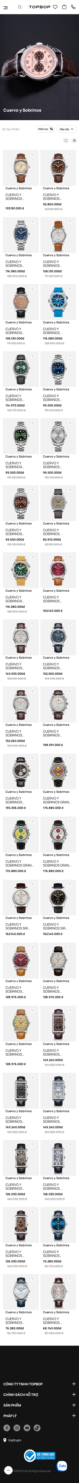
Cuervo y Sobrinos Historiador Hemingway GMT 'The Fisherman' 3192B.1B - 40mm (18, 263)
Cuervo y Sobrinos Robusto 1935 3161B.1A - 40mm (55, 465)
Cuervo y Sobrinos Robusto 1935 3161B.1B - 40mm (55, 398)
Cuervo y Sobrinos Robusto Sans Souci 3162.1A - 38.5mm (55, 532)
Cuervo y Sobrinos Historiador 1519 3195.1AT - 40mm (57, 1320)
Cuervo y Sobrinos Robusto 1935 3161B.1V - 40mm (17, 465)
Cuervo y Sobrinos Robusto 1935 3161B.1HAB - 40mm (20, 532)
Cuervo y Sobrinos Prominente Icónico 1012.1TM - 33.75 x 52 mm (20, 1254)
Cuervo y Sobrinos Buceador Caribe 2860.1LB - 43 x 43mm (58, 331)
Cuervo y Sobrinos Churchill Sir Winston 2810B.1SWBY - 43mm (54, 599)
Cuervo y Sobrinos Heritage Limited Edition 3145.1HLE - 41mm (58, 733)
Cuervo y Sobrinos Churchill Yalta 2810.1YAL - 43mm (19, 666)
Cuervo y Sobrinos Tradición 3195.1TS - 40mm (55, 989)
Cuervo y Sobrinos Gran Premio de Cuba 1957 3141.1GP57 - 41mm (56, 800)
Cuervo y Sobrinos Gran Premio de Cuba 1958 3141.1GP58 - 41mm (18, 863)
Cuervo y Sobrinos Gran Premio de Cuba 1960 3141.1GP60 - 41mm (56, 863)
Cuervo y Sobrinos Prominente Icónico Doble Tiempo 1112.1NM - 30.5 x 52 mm (19, 1119)
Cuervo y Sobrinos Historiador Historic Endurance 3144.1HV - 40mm (18, 398)
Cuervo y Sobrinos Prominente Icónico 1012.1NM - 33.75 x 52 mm (20, 1186)
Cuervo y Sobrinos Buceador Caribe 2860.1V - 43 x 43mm (20, 599)
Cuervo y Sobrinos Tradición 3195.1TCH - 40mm (19, 1052)
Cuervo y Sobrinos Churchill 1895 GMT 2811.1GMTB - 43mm (56, 666)
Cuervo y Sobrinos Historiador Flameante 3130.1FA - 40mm (55, 263)
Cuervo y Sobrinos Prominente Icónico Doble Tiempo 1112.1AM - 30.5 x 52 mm (56, 1119)
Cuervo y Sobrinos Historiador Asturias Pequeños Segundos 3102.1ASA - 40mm (19, 1320)
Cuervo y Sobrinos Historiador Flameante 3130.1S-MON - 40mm (16, 331)
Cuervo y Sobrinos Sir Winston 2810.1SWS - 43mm (19, 926)
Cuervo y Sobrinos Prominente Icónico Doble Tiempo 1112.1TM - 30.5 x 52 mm (56, 1052)
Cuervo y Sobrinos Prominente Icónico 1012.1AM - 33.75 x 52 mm (57, 1186)
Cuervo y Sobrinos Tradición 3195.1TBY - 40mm (18, 989)
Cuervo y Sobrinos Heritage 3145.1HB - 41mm (20, 800)
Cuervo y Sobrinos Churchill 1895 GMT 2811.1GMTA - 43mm (18, 733)
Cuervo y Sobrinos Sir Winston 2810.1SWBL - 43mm (58, 926)
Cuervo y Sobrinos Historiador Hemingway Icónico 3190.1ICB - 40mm (57, 196)
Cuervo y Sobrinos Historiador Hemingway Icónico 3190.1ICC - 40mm (19, 196)
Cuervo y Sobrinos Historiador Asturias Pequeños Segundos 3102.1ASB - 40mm (56, 1254)
